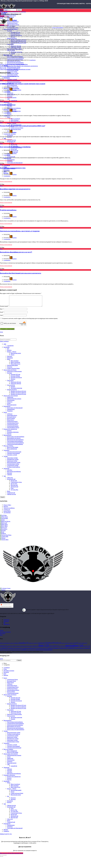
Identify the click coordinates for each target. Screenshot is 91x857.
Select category (4, 341)
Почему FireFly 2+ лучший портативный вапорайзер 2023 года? (22, 126)
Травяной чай (11, 492)
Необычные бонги (12, 421)
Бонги (5, 412)
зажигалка (11, 648)
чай (1, 649)
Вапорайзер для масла (13, 438)
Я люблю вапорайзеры (8, 210)
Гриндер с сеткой (12, 454)
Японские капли (11, 404)
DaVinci (2, 64)
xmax (18, 646)
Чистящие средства (16, 388)
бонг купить (62, 646)
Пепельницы (10, 400)
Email (2, 312)
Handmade (7, 347)
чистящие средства (16, 649)
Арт (8, 348)
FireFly (6, 64)
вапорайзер (24, 64)
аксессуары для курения (26, 646)
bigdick (17, 643)
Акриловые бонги (12, 415)
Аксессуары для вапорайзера (15, 436)
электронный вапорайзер (44, 649)
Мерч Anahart (15, 360)
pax (14, 64)
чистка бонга (6, 649)
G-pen (10, 64)
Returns (6, 506)
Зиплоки (9, 473)
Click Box (9, 470)
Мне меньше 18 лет (17, 853)
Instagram (6, 619)
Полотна (9, 367)
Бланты (9, 430)
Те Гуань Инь (14, 489)
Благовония (7, 406)
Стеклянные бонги (12, 424)
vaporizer (17, 64)
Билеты (9, 350)
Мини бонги (10, 420)
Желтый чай (14, 485)
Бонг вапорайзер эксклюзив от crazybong (15, 147)
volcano (3, 646)
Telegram (6, 621)
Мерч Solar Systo (15, 363)
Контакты (2, 633)
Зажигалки (10, 397)
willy (14, 646)
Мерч (8, 359)
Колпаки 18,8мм (15, 376)
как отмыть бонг (18, 648)
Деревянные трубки (12, 459)
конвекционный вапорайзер (30, 648)
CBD (5, 344)
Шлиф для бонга (12, 389)
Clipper (31, 643)
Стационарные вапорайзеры (15, 442)
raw (79, 643)
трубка (71, 648)
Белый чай (14, 480)
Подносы (9, 401)
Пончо (12, 354)
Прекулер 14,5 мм (16, 382)
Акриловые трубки (12, 458)
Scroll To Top (8, 834)
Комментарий (4, 306)
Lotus (67, 643)
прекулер (63, 648)
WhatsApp (7, 624)
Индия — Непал (11, 351)
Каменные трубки (12, 461)
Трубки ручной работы (13, 467)
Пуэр (12, 488)
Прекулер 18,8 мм (16, 383)
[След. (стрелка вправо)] (2, 856)
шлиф (23, 649)
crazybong (32, 60)
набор (50, 648)
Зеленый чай (14, 486)
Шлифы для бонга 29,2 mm (18, 394)
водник (85, 646)
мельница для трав (42, 648)
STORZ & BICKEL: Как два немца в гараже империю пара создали (22, 84)
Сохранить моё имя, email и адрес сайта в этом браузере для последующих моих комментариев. (30, 318)
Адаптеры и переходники (14, 371)
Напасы (13, 379)
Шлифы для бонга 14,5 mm (18, 391)
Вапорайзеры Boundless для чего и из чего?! (16, 252)
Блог (5, 10)
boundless (23, 643)
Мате (8, 491)
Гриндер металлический (14, 451)
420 (1, 643)
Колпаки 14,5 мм (15, 374)
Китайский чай (11, 479)
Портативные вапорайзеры (15, 441)
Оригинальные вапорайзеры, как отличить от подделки (20, 231)
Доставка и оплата (5, 632)
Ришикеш (10, 411)
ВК (4, 622)
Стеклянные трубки (12, 465)
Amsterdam (6, 643)
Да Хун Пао (14, 483)
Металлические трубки (13, 462)
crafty (36, 643)
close (1, 332)
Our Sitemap (7, 512)
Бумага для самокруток (10, 429)
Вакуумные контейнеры (14, 471)
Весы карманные (12, 448)
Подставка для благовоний (14, 407)
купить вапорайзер (57, 27)
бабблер (35, 646)
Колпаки (9, 373)
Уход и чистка (11, 385)
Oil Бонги (9, 414)
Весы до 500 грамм (12, 447)
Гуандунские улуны (16, 482)
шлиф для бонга (31, 649)
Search (19, 10)
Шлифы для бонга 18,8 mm (18, 392)
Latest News (7, 511)
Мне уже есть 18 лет (6, 853)
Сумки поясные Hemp (13, 368)
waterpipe (9, 646)
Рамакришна (11, 409)
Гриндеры (6, 450)
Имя (1, 309)
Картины (9, 356)
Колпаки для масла (16, 377)
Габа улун (10, 477)
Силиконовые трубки (13, 464)
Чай (5, 476)
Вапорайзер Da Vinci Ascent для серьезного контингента (20, 273)
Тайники (9, 474)
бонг (43, 645)
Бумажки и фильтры (13, 432)
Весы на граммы (8, 445)
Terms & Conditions (9, 508)
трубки (87, 648)
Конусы (9, 433)
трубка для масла (79, 648)
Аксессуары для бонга (10, 370)
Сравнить (6, 831)
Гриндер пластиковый (13, 453)
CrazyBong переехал (7, 105)
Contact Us (7, 509)
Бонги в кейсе (11, 418)
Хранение (6, 468)
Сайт (1, 315)
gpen (63, 643)
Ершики (13, 386)
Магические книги (16, 353)
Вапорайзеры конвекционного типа (12, 168)
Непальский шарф (12, 365)
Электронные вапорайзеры (15, 444)
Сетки (8, 403)
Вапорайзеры (7, 435)
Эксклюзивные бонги (13, 427)
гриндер (5, 648)
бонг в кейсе (53, 646)
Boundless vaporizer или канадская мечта (15, 189)
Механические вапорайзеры (15, 439)
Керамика (10, 357)
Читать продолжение (6, 97)
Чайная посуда (11, 494)
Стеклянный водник (12, 426)
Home (1, 10)
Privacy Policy (7, 505)
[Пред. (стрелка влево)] (0, 856)
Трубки (6, 456)
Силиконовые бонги (13, 423)
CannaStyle (10, 345)
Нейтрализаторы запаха (14, 398)
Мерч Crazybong (15, 362)
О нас (1, 630)
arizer (12, 643)
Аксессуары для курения (11, 395)
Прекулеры (10, 380)
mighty (71, 643)
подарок (56, 648)
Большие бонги (11, 417)
